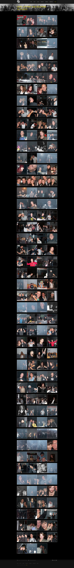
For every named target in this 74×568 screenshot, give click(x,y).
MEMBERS (46, 1)
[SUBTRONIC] (18, 2)
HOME (31, 1)
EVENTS (38, 1)
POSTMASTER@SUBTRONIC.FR (32, 560)
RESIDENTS (42, 1)
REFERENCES (51, 1)
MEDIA (55, 1)
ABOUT (34, 1)
